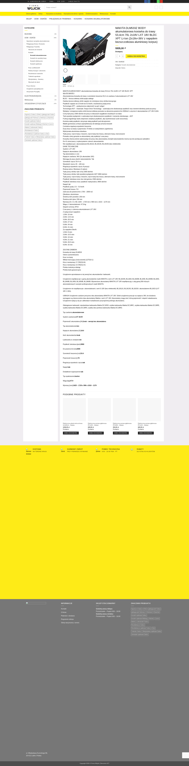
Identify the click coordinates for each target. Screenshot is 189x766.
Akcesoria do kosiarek (35, 49)
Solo (47, 134)
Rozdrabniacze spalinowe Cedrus (34, 134)
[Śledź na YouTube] (161, 1)
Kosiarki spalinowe (36, 64)
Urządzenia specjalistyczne (34, 89)
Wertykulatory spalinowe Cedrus (46, 137)
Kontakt (113, 14)
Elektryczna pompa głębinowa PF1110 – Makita (147, 424)
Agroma (27, 114)
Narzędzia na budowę (54, 14)
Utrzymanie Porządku (33, 91)
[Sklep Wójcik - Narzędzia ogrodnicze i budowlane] (34, 7)
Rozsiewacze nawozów (35, 73)
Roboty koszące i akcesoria (36, 70)
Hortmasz (43, 117)
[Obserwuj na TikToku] (152, 1)
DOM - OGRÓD (40, 19)
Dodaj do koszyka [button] (70, 433)
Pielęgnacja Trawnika (60, 19)
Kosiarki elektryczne (36, 61)
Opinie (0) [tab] (71, 86)
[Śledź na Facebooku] (145, 1)
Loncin (51, 124)
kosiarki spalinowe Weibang (33, 124)
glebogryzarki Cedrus (48, 114)
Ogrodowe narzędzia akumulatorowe (37, 41)
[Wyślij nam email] (155, 1)
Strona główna (31, 14)
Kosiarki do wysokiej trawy (38, 58)
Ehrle (38, 114)
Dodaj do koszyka (136, 56)
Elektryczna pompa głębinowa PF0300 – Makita (122, 424)
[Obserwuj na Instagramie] (148, 1)
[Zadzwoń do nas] (158, 1)
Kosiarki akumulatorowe (97, 19)
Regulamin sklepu (67, 619)
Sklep (40, 14)
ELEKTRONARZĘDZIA (33, 96)
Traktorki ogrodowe (34, 76)
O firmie (63, 612)
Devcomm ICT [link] (104, 763)
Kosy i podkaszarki (34, 67)
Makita (27, 127)
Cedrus (34, 114)
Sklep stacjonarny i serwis (70, 623)
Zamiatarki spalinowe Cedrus (33, 140)
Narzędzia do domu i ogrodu (73, 14)
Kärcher (45, 124)
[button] (156, 7)
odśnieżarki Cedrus (36, 127)
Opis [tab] (64, 86)
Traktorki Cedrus (30, 137)
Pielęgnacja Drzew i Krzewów (35, 44)
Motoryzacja (104, 14)
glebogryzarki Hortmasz (32, 117)
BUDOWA (28, 34)
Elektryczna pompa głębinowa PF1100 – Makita (97, 424)
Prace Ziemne (30, 86)
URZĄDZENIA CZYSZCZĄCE (35, 103)
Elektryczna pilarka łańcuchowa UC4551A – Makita (72, 424)
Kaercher (50, 117)
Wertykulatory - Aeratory (35, 79)
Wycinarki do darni (34, 82)
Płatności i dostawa (68, 616)
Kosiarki (78, 19)
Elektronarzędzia (92, 14)
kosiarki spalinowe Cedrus (32, 121)
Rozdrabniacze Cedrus (31, 130)
